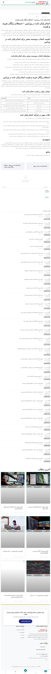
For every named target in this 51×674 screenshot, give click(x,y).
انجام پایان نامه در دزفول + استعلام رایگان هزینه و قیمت (32, 433)
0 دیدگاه (37, 16)
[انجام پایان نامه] (47, 214)
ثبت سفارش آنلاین (25, 621)
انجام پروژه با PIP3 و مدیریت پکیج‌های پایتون (34, 231)
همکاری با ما (21, 632)
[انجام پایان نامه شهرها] (47, 383)
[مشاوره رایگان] (25, 670)
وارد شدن (4, 187)
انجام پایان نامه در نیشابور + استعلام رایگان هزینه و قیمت (32, 418)
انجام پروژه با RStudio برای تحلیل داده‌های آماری (33, 279)
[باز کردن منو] (3, 2)
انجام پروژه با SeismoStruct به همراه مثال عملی (33, 214)
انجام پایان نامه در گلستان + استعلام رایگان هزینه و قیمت (32, 392)
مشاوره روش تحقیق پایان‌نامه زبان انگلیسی (34, 458)
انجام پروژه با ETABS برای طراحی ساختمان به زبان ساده (31, 329)
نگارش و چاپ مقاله (20, 630)
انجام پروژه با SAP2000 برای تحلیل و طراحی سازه (33, 321)
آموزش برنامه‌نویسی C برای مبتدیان (36, 239)
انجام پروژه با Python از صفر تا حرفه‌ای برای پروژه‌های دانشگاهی (30, 348)
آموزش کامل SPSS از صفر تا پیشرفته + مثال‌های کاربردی (32, 358)
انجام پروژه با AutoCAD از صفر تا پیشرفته (34, 288)
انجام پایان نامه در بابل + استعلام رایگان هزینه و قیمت (32, 409)
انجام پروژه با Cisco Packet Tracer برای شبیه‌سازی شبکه (32, 253)
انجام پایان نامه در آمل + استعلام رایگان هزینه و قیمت (32, 383)
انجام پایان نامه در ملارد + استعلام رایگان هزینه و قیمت (32, 449)
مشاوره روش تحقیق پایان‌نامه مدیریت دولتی (34, 426)
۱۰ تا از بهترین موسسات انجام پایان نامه (35, 376)
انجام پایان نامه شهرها (45, 13)
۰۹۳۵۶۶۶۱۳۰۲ (42, 647)
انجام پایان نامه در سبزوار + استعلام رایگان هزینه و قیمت (32, 400)
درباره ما (22, 635)
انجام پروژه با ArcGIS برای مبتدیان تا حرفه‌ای (34, 303)
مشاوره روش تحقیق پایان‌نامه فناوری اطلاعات (34, 442)
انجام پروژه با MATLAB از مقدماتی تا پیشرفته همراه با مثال (31, 338)
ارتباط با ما (22, 638)
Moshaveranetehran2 (40, 650)
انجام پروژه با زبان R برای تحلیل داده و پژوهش (34, 270)
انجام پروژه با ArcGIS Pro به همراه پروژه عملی (34, 295)
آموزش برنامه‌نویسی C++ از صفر (36, 246)
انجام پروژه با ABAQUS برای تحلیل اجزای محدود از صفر (32, 312)
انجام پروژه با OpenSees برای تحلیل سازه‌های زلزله (33, 223)
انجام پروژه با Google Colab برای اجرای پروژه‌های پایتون (32, 262)
